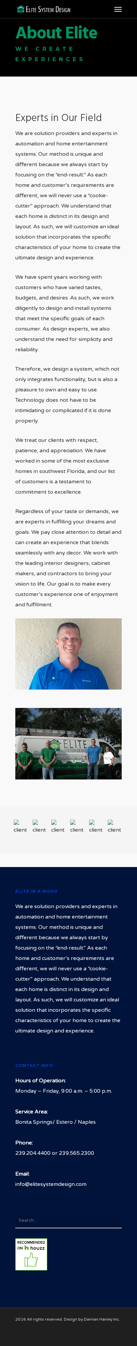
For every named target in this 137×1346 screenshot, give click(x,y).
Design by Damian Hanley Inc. (92, 1319)
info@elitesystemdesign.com (50, 1184)
